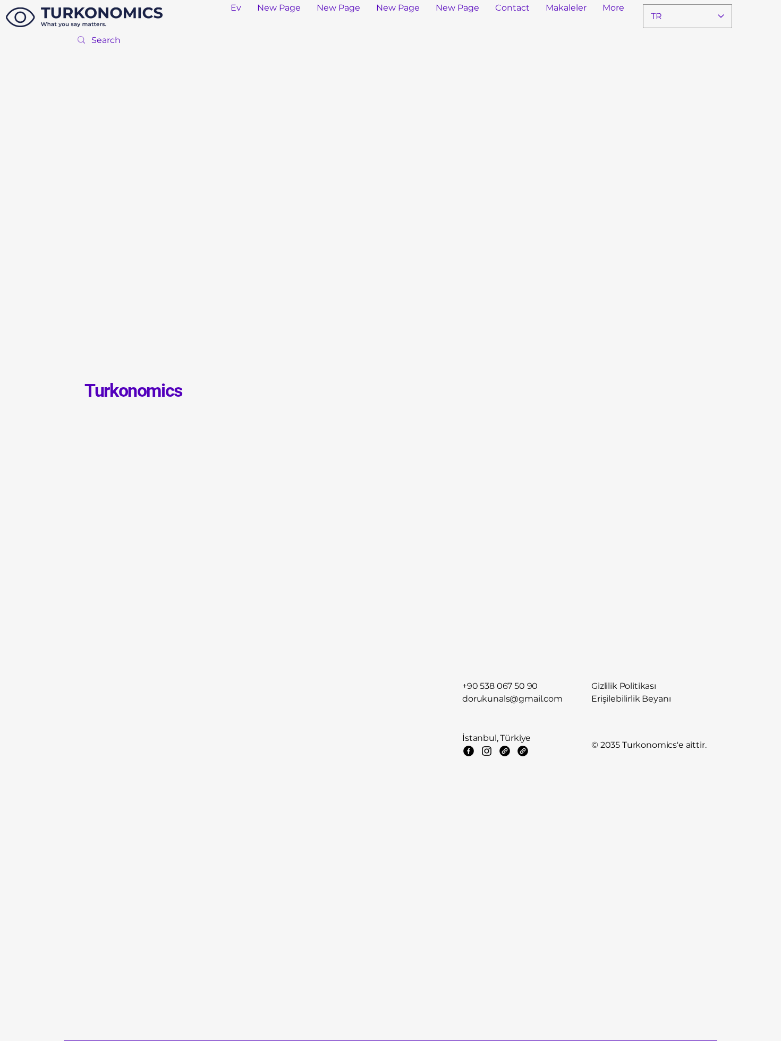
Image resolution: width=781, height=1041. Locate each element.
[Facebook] (468, 751)
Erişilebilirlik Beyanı (630, 699)
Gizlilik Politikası (623, 686)
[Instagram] (486, 751)
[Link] (504, 751)
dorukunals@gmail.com (512, 699)
